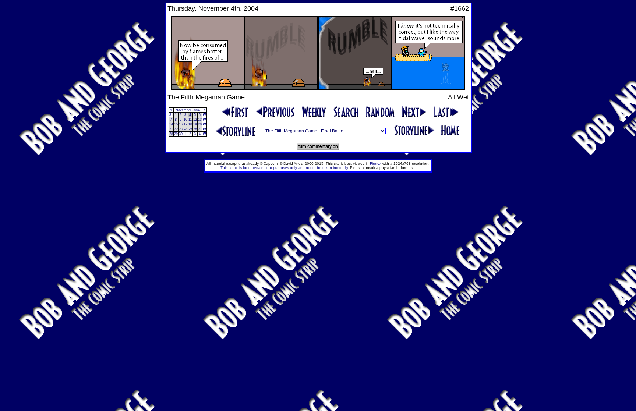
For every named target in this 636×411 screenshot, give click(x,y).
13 (200, 119)
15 (176, 124)
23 (181, 129)
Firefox (375, 164)
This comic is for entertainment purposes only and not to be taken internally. (284, 168)
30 (181, 134)
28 (171, 134)
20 (200, 124)
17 (185, 124)
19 (195, 124)
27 (200, 129)
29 (176, 134)
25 (190, 129)
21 (171, 129)
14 (171, 124)
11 (190, 119)
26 (195, 129)
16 (181, 124)
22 (176, 129)
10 (185, 119)
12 (195, 119)
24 (185, 129)
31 (171, 115)
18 (190, 124)
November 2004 (188, 110)
